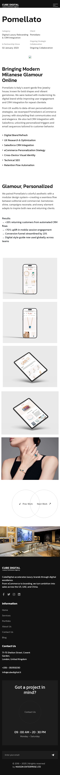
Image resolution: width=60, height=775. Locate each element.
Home (5, 610)
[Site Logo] (11, 567)
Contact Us (7, 632)
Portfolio (6, 621)
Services (6, 615)
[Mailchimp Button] (53, 755)
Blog (4, 637)
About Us (6, 626)
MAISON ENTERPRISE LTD (28, 766)
